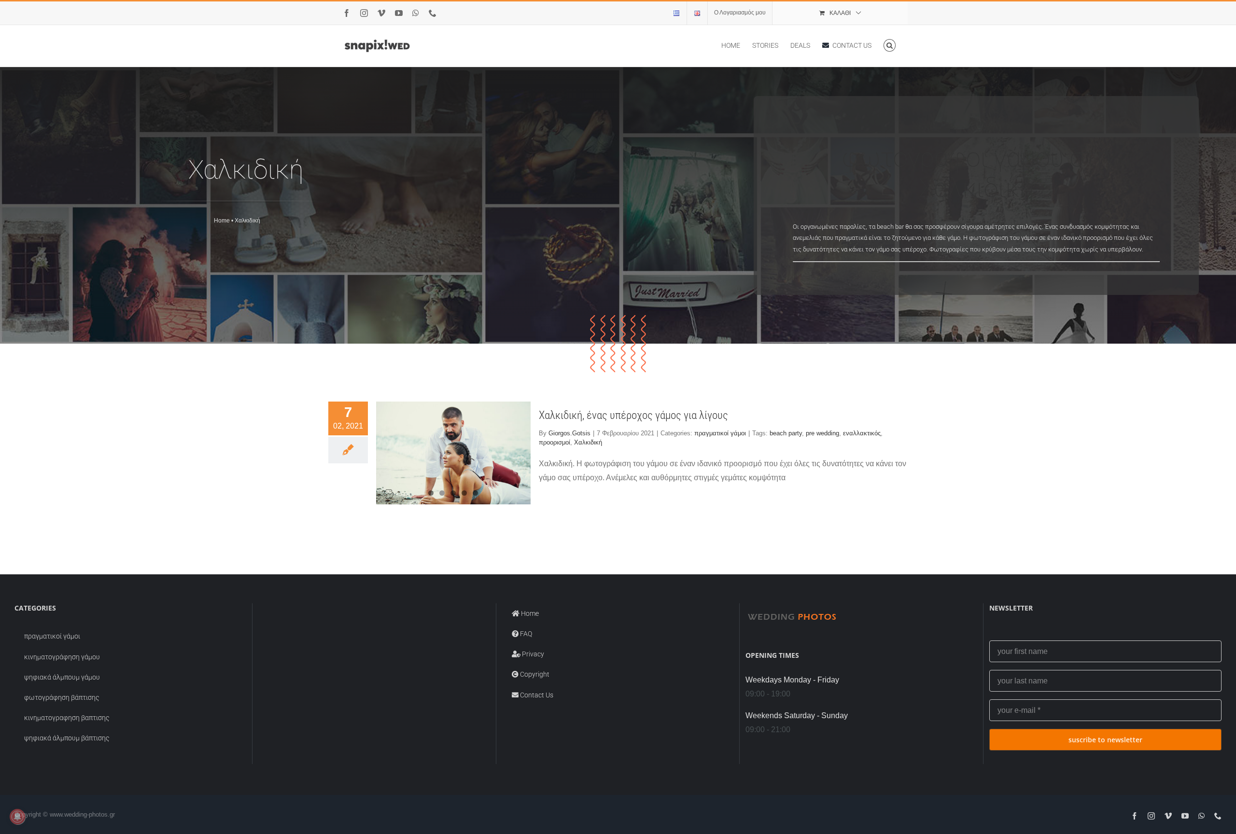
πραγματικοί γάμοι (720, 433)
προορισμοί (554, 442)
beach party (786, 433)
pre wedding (822, 433)
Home (222, 220)
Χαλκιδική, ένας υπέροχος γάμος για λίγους (633, 415)
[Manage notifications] (17, 816)
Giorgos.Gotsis (569, 433)
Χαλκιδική (588, 442)
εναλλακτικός (862, 433)
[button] (890, 45)
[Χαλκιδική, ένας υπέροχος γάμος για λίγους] (453, 453)
